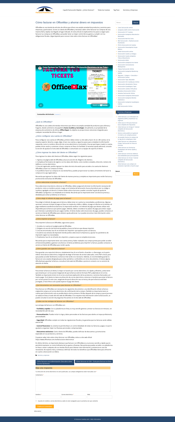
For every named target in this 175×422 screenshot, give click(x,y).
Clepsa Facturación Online (126, 69)
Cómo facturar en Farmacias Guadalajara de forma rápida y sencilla (127, 149)
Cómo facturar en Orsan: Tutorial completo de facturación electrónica (128, 160)
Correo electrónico (67, 394)
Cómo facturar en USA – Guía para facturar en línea (93, 361)
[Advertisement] (74, 51)
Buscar (118, 171)
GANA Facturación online (125, 51)
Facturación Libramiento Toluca (127, 84)
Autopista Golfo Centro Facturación (128, 30)
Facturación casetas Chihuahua (127, 89)
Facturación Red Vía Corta (126, 38)
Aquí (79, 213)
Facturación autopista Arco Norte (128, 62)
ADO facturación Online (125, 106)
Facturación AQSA (123, 60)
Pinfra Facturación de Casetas (127, 45)
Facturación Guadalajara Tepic (127, 86)
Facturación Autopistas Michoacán (128, 95)
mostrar (57, 114)
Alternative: (37, 411)
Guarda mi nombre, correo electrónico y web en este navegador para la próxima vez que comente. (68, 401)
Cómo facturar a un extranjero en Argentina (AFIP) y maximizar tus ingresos (128, 118)
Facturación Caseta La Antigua (127, 54)
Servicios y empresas (43, 355)
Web (88, 394)
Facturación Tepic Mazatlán (126, 79)
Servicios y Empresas (130, 10)
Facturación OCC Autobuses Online (128, 82)
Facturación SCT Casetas (125, 32)
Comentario (40, 375)
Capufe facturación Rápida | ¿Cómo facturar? (78, 10)
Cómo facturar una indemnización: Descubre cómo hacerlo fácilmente (54, 362)
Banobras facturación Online (126, 91)
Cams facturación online (125, 27)
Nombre (39, 394)
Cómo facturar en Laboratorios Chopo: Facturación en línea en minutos (127, 143)
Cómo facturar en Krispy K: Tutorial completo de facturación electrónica (128, 129)
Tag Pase (116, 10)
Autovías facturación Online (126, 93)
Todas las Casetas (104, 10)
